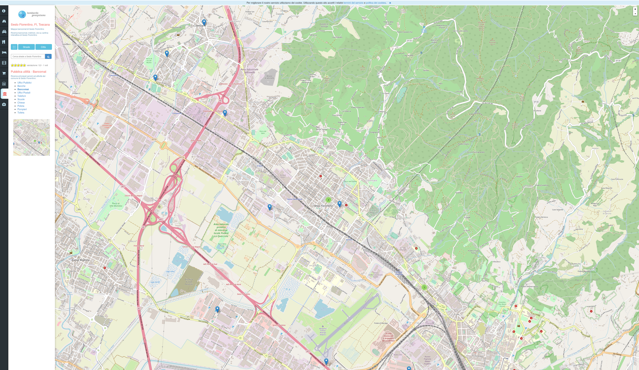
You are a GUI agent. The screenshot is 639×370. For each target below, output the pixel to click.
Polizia (20, 105)
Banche (21, 86)
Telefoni (21, 95)
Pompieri (22, 109)
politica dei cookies (376, 2)
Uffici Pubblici (24, 82)
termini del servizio (353, 2)
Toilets (20, 112)
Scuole (21, 99)
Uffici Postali (23, 92)
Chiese (21, 102)
